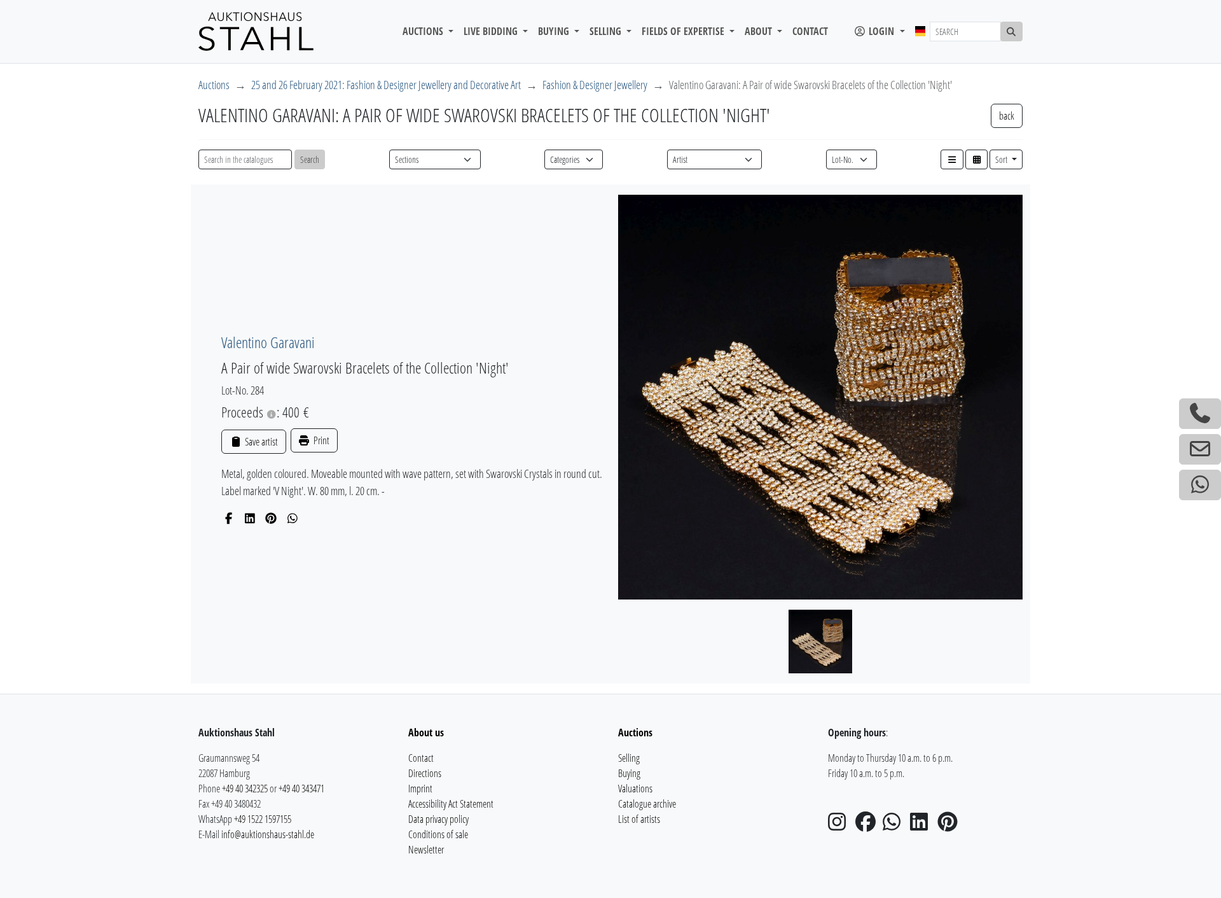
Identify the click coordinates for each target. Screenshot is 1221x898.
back (1006, 116)
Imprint (420, 789)
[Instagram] (840, 825)
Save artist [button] (260, 442)
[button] (952, 159)
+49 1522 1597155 (262, 819)
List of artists (639, 819)
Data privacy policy (438, 819)
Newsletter (426, 850)
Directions (424, 773)
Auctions (214, 84)
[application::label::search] (1011, 31)
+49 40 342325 (245, 789)
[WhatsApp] (293, 518)
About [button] (760, 31)
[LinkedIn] (250, 518)
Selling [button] (607, 31)
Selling (629, 758)
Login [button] (881, 31)
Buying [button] (555, 31)
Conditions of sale (438, 834)
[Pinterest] (271, 518)
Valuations (635, 789)
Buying (629, 773)
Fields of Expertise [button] (684, 31)
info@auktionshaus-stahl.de (267, 834)
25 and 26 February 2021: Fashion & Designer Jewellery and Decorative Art (386, 84)
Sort (1002, 159)
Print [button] (320, 440)
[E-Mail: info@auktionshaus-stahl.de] (1200, 449)
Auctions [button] (424, 31)
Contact (810, 31)
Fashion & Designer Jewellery (594, 84)
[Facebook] (228, 518)
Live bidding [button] (492, 31)
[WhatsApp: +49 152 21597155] (1200, 485)
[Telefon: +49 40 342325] (1200, 413)
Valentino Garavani (268, 342)
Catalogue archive (647, 804)
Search (309, 159)
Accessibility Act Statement (450, 804)
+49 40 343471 (301, 789)
